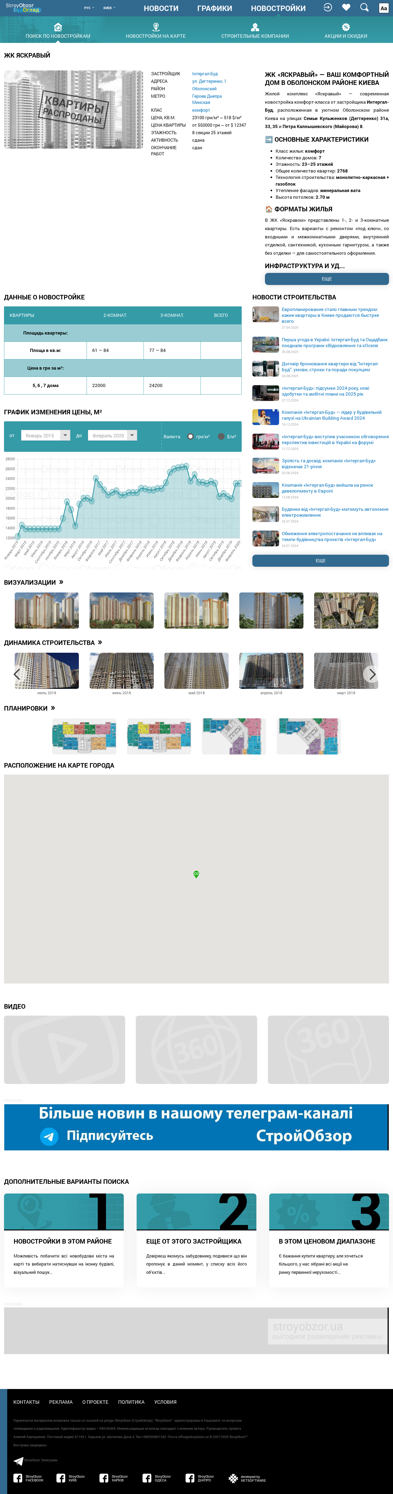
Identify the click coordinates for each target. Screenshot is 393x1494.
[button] (196, 874)
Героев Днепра (207, 96)
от (11, 435)
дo (79, 435)
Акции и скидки (346, 35)
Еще (321, 560)
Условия (165, 1402)
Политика (131, 1402)
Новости (161, 8)
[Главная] (24, 8)
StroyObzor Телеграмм (40, 1460)
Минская (201, 102)
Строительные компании (255, 35)
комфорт (201, 110)
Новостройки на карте (156, 35)
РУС (87, 8)
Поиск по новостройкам (58, 35)
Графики (214, 8)
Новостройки (278, 8)
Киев (107, 8)
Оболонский (204, 88)
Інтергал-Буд (205, 73)
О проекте (95, 1402)
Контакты (26, 1402)
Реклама (61, 1402)
